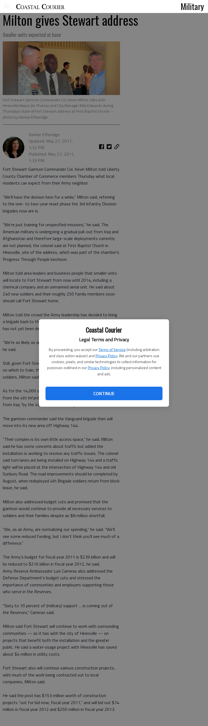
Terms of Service (112, 349)
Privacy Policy (106, 356)
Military (192, 6)
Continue (103, 393)
